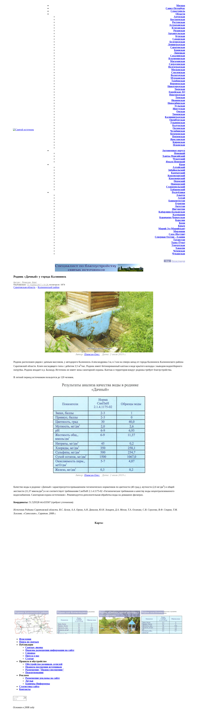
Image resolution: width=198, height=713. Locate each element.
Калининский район (48, 287)
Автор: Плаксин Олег (25, 282)
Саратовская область (24, 287)
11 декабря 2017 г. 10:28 (37, 284)
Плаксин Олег (92, 354)
